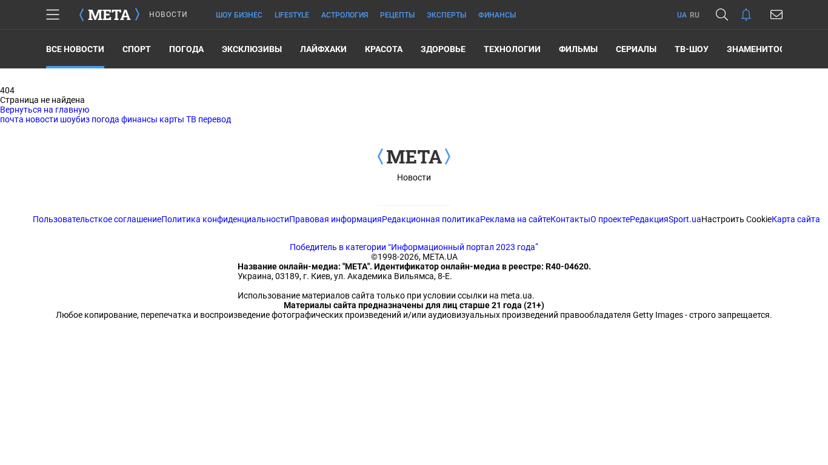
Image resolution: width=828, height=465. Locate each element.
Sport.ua (685, 219)
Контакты (570, 219)
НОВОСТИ (168, 14)
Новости (414, 177)
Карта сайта (796, 219)
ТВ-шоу (692, 49)
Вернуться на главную (44, 109)
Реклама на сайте (515, 219)
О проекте (610, 219)
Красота (383, 49)
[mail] (776, 14)
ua (682, 15)
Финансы (497, 15)
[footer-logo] (414, 157)
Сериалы (636, 49)
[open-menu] (52, 14)
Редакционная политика (431, 219)
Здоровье (443, 49)
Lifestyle (292, 15)
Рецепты (397, 15)
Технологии (512, 49)
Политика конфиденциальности (225, 219)
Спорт (136, 49)
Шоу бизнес (239, 15)
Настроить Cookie (736, 219)
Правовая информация (335, 219)
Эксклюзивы (252, 49)
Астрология (344, 15)
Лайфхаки (323, 49)
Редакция (649, 219)
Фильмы (578, 49)
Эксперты (446, 15)
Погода (186, 49)
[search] (722, 14)
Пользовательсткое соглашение (97, 219)
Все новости (75, 49)
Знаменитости (761, 49)
